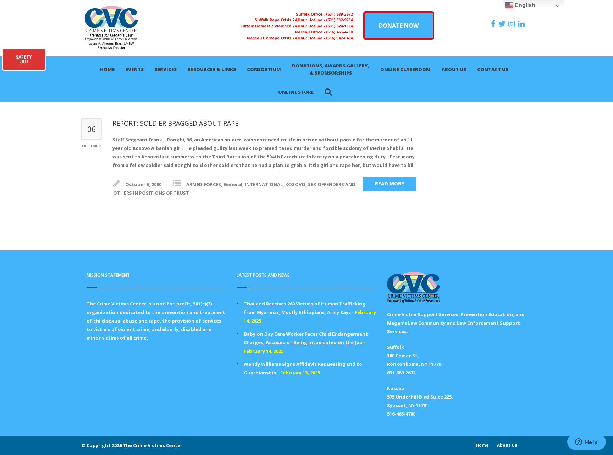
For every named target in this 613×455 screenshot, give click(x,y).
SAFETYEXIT (24, 59)
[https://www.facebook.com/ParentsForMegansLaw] (494, 24)
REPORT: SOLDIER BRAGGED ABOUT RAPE (175, 123)
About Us (454, 69)
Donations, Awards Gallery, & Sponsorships (330, 69)
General (232, 184)
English (524, 5)
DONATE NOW (399, 25)
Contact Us (492, 69)
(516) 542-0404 (339, 38)
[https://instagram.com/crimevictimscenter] (512, 24)
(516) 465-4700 (339, 31)
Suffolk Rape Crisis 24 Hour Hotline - (290, 19)
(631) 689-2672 (339, 14)
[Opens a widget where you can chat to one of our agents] (586, 442)
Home (107, 69)
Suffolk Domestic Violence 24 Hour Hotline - (283, 25)
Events (135, 69)
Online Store (296, 92)
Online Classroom (405, 69)
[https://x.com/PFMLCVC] (502, 24)
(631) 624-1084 (339, 25)
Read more (389, 183)
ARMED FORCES (203, 184)
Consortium (264, 69)
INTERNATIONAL (264, 184)
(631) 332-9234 (339, 19)
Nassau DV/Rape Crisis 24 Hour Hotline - (286, 38)
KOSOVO (295, 184)
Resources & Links (212, 69)
